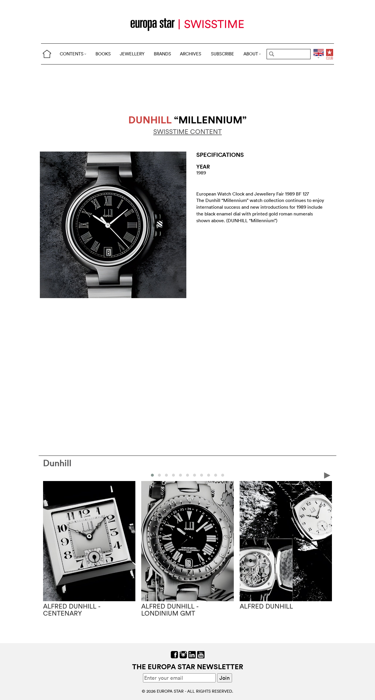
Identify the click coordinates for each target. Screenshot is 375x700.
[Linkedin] (192, 654)
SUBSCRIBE (222, 54)
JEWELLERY (132, 54)
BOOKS (103, 54)
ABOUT (250, 54)
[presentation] (48, 475)
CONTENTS (71, 54)
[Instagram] (183, 654)
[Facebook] (174, 654)
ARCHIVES (190, 54)
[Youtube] (200, 654)
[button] (152, 475)
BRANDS (162, 54)
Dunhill (57, 463)
